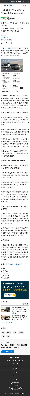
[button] (2, 43)
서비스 (15, 372)
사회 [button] (14, 333)
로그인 (6, 393)
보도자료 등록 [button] (15, 363)
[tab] (15, 368)
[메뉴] (2, 5)
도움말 (15, 379)
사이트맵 (23, 393)
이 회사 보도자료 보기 (7, 323)
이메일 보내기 (5, 278)
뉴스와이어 (8, 48)
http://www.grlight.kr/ (14, 264)
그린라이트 (4, 37)
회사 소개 (12, 393)
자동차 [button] (9, 333)
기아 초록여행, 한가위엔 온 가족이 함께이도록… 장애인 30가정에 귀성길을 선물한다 (20, 318)
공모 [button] (3, 336)
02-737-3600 (15, 383)
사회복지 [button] (20, 333)
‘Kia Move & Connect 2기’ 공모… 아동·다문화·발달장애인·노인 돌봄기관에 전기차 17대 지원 (20, 310)
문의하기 (15, 385)
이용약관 (17, 393)
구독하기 (25, 304)
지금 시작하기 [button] (7, 351)
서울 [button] (8, 336)
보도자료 (15, 368)
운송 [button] (3, 333)
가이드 (15, 376)
